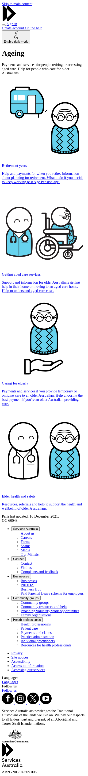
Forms (25, 542)
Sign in (12, 24)
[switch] (16, 37)
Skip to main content (17, 4)
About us (27, 533)
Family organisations (36, 615)
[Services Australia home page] (9, 20)
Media (25, 550)
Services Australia (25, 529)
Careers (26, 537)
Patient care (29, 628)
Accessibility (20, 661)
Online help (33, 28)
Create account (13, 28)
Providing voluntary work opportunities (50, 611)
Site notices (19, 657)
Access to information (27, 666)
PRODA (27, 585)
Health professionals (27, 619)
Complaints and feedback (39, 572)
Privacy (17, 653)
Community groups (26, 598)
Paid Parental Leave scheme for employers (52, 593)
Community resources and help (44, 607)
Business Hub (31, 589)
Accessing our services (28, 670)
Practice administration (37, 637)
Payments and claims (36, 633)
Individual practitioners (38, 641)
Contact (18, 559)
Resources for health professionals (46, 645)
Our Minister (30, 554)
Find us (26, 568)
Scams (25, 546)
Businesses (21, 576)
